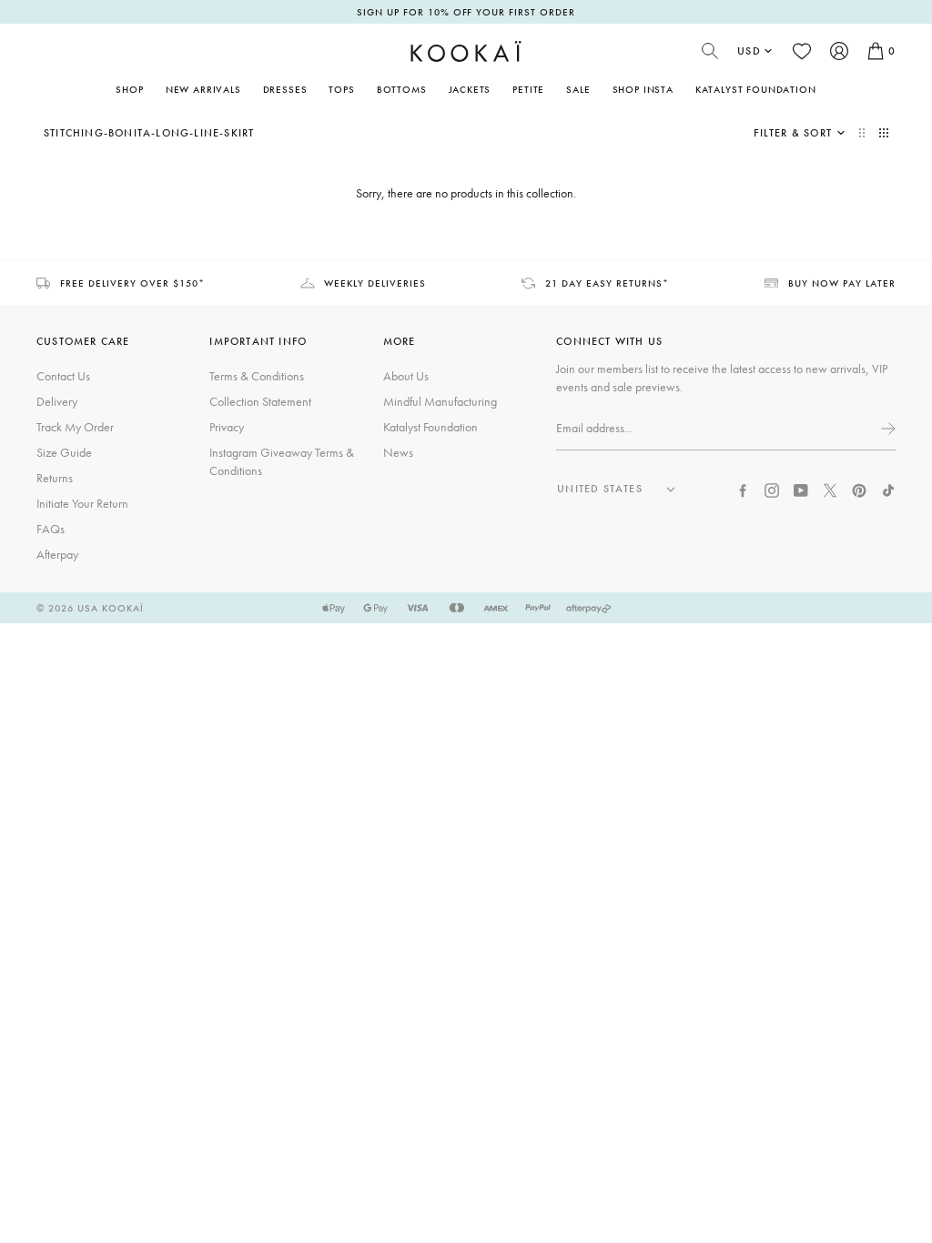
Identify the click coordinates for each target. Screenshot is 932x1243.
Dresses (285, 89)
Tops (341, 89)
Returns (54, 478)
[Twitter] (830, 488)
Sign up (886, 428)
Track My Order (75, 427)
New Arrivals (203, 89)
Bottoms (402, 89)
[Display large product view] (864, 133)
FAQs (50, 528)
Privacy (226, 427)
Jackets (470, 89)
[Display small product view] (884, 133)
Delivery (56, 401)
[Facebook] (742, 488)
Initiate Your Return (82, 503)
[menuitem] (203, 89)
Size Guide (64, 452)
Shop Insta (643, 89)
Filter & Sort (793, 133)
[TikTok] (888, 488)
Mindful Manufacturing (440, 401)
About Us (406, 376)
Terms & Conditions (256, 376)
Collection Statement (260, 401)
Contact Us (63, 376)
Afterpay (57, 554)
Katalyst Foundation (755, 89)
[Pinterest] (859, 488)
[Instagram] (772, 488)
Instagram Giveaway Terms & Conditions (281, 461)
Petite (528, 89)
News (398, 452)
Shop (129, 89)
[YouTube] (801, 488)
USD (749, 51)
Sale (578, 89)
